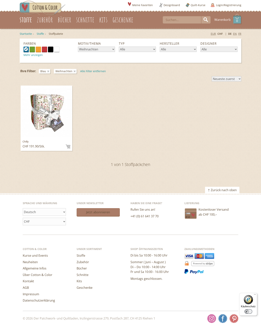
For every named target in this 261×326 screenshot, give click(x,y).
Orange (38, 49)
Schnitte (82, 275)
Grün (32, 49)
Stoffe (40, 34)
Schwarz (50, 49)
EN (235, 34)
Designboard (172, 5)
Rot (44, 49)
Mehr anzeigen (33, 55)
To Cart (68, 146)
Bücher (82, 268)
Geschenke (84, 288)
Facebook (222, 318)
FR (239, 34)
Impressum (31, 294)
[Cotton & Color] (43, 8)
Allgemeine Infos (34, 268)
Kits (79, 281)
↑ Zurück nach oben (222, 190)
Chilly (26, 141)
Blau (26, 49)
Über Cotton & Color (37, 275)
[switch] (248, 311)
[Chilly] (46, 111)
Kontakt (28, 281)
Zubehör (83, 262)
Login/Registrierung (228, 5)
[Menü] (255, 295)
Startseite (26, 34)
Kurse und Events (35, 255)
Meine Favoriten (142, 5)
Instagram (211, 318)
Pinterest (233, 318)
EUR (213, 34)
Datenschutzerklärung (39, 300)
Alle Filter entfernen (93, 71)
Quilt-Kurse (198, 5)
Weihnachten (63, 71)
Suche (206, 19)
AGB (26, 288)
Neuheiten (30, 262)
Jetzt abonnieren (98, 212)
